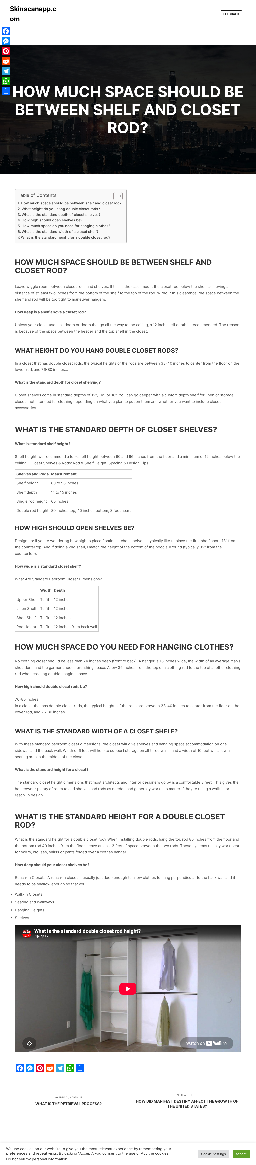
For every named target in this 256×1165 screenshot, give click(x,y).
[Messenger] (6, 41)
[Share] (6, 91)
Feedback (232, 14)
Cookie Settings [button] (213, 1154)
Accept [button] (241, 1154)
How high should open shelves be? (52, 220)
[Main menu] (213, 14)
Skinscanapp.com (33, 14)
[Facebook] (6, 31)
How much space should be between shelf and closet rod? (71, 203)
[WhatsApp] (6, 81)
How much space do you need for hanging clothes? (66, 226)
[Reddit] (6, 61)
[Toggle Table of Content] (116, 196)
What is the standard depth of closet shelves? (61, 214)
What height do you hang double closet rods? (61, 209)
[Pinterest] (6, 51)
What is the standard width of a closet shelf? (60, 231)
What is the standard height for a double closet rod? (65, 237)
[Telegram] (6, 71)
